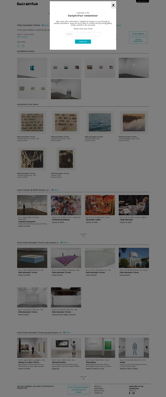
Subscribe (83, 41)
